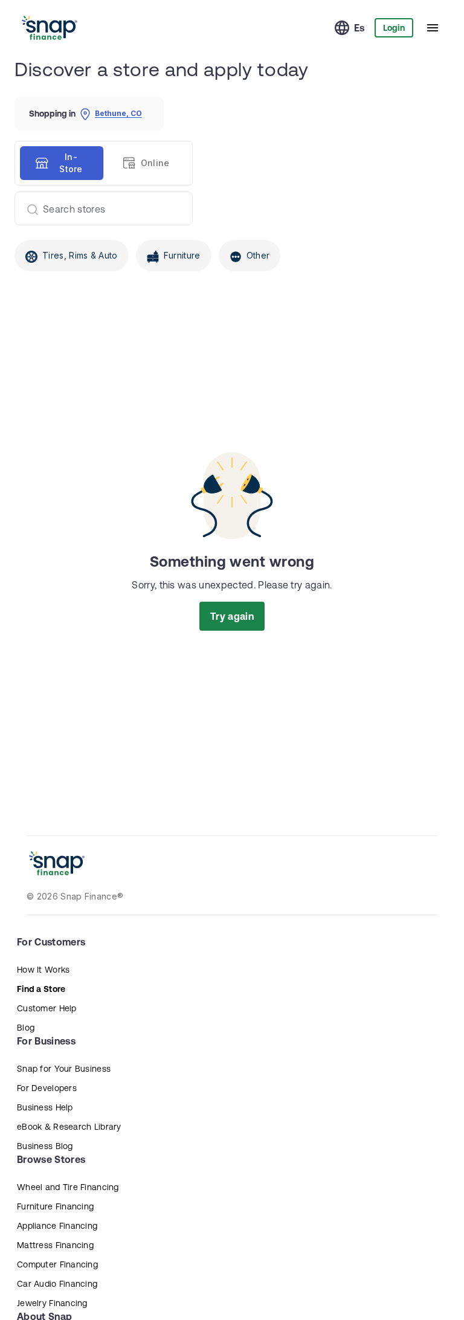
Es (359, 27)
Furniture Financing (55, 1206)
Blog (25, 1027)
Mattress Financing (55, 1245)
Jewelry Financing (52, 1303)
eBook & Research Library (69, 1127)
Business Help (45, 1107)
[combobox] (98, 208)
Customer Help (47, 1008)
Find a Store (41, 989)
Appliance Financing (57, 1226)
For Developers (47, 1088)
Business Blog (45, 1146)
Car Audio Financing (57, 1284)
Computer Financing (57, 1264)
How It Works (43, 969)
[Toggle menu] (432, 27)
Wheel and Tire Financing (68, 1187)
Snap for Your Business (64, 1069)
